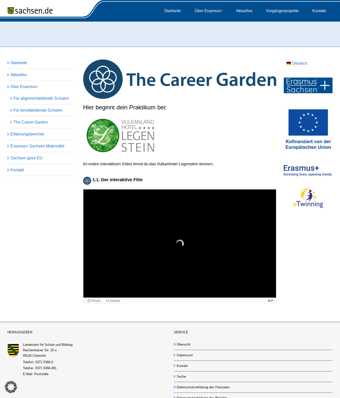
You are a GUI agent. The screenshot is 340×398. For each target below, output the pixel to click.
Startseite (18, 63)
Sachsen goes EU (26, 158)
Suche (181, 376)
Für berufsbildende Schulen (37, 110)
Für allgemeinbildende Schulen (41, 98)
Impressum (185, 355)
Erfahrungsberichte (27, 134)
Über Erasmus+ (24, 87)
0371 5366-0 (44, 362)
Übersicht (183, 344)
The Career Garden (30, 122)
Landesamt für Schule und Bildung (47, 345)
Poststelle (41, 374)
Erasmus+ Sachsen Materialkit (37, 146)
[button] (11, 387)
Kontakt (17, 170)
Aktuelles (18, 75)
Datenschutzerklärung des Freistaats (203, 387)
